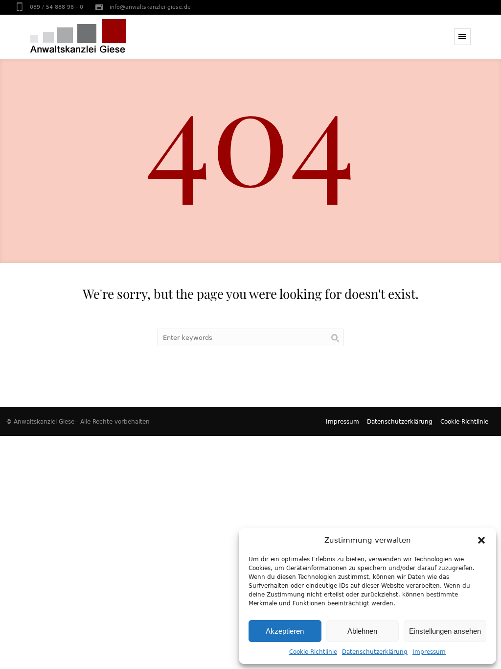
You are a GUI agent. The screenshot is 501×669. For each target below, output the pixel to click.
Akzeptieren (285, 631)
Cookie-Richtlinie (313, 651)
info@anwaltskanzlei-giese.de (150, 7)
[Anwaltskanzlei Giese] (78, 36)
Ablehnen (362, 631)
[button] (481, 540)
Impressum (429, 651)
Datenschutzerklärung (375, 651)
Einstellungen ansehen (445, 631)
